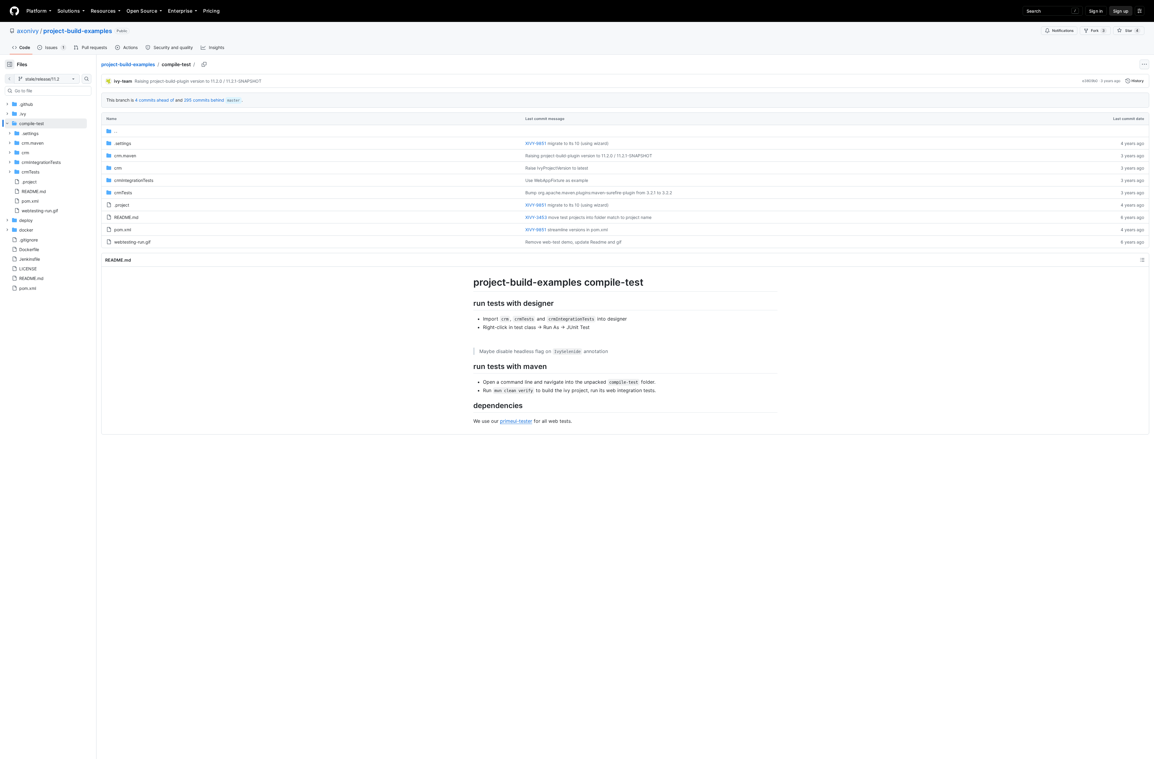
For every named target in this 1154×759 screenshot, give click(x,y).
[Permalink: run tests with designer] (469, 303)
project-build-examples (77, 31)
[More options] (1144, 64)
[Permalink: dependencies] (469, 405)
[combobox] (50, 90)
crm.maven (125, 155)
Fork (1098, 30)
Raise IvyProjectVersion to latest (556, 168)
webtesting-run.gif (132, 241)
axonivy (28, 31)
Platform (36, 11)
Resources (103, 11)
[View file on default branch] (9, 79)
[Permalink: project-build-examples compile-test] (469, 282)
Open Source (142, 11)
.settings (122, 143)
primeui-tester (516, 421)
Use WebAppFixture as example (556, 180)
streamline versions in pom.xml (578, 229)
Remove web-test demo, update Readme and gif (573, 241)
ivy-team (123, 81)
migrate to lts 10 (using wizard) (578, 143)
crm (118, 168)
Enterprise (180, 11)
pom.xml (122, 229)
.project (121, 204)
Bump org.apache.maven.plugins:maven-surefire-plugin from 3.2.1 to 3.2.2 (598, 192)
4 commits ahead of (154, 100)
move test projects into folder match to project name (600, 217)
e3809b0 (1090, 80)
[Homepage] (14, 11)
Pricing (211, 11)
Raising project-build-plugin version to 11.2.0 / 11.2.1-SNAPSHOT (198, 81)
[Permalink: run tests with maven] (469, 366)
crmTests (123, 192)
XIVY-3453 (536, 217)
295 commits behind (204, 100)
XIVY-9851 (535, 143)
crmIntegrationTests (133, 180)
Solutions (68, 11)
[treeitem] (46, 166)
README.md (126, 217)
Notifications (1062, 30)
